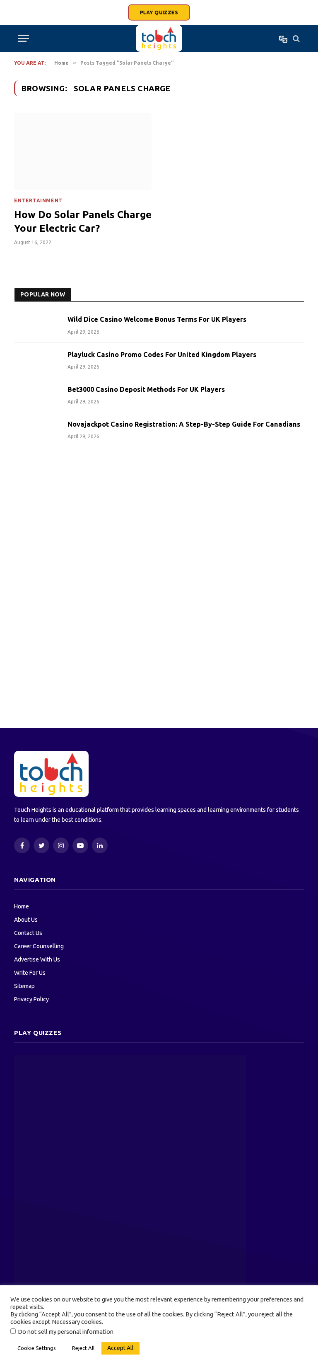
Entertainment (38, 200)
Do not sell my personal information (65, 1331)
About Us (26, 919)
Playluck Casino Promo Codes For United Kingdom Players (161, 354)
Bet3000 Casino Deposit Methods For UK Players (146, 389)
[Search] (295, 38)
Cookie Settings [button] (36, 1348)
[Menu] (23, 38)
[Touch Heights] (159, 38)
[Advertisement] (159, 519)
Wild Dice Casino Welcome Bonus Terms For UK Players (156, 319)
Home (21, 906)
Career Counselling (39, 946)
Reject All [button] (83, 1348)
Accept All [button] (120, 1348)
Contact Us (28, 933)
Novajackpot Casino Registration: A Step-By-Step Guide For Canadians (183, 424)
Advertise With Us (37, 959)
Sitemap (24, 986)
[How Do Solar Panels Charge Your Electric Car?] (83, 151)
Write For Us (30, 972)
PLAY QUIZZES (159, 12)
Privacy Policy (31, 999)
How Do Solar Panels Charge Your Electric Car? (83, 221)
